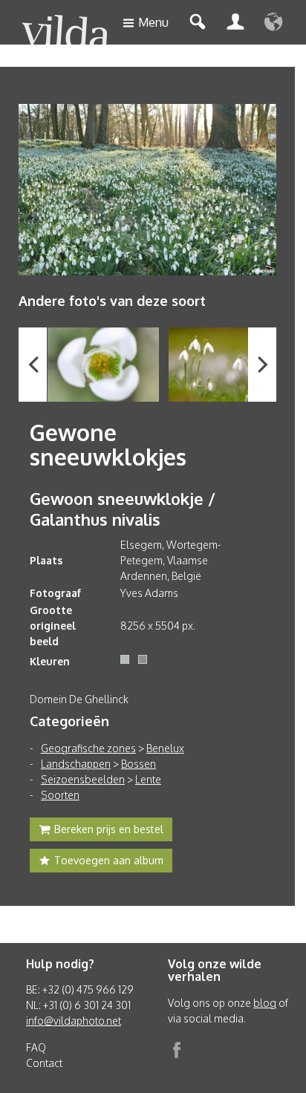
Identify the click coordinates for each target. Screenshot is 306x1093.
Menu (153, 22)
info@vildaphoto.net (73, 1020)
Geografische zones (88, 748)
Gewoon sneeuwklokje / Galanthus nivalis (122, 508)
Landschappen (76, 763)
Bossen (138, 763)
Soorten (60, 795)
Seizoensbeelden (83, 779)
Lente (148, 779)
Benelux (165, 748)
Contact (44, 1063)
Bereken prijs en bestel (108, 829)
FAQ (36, 1047)
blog (264, 1002)
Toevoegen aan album (108, 860)
